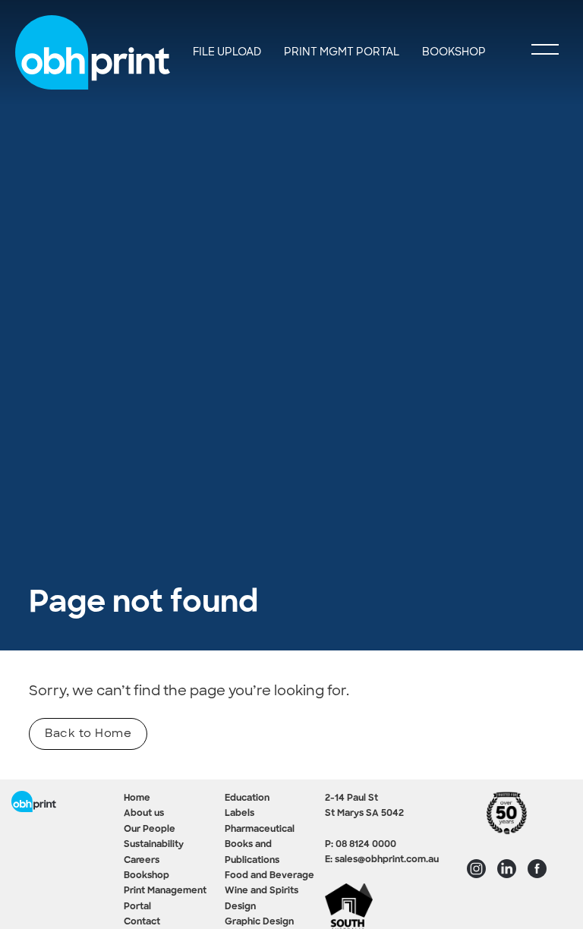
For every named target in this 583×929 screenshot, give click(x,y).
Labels (239, 813)
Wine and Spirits (261, 891)
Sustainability (154, 844)
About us (144, 813)
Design (240, 907)
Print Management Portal (165, 898)
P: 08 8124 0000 (360, 844)
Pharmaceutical (260, 829)
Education (247, 798)
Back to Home (88, 733)
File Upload (227, 51)
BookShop (454, 51)
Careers (141, 860)
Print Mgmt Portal (341, 51)
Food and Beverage (269, 875)
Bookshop (146, 875)
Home (137, 798)
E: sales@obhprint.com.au (382, 859)
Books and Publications (252, 852)
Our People (149, 829)
